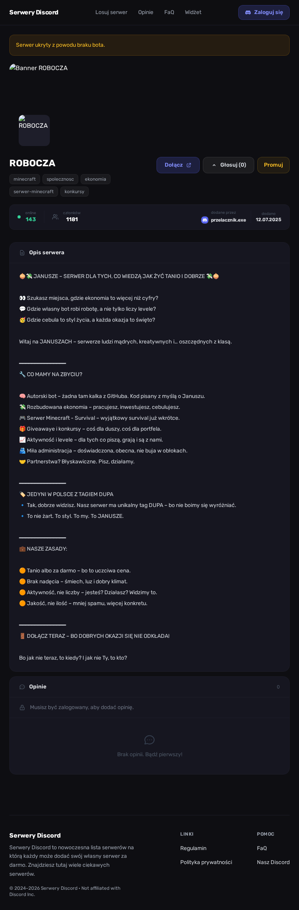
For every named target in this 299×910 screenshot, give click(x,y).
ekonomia (95, 179)
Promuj (273, 165)
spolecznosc (60, 179)
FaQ (169, 12)
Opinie (145, 12)
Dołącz (174, 165)
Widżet (193, 12)
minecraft (25, 179)
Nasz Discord (273, 862)
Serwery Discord (33, 12)
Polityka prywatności (206, 862)
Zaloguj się (268, 12)
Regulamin (193, 848)
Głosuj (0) (233, 165)
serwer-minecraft (34, 191)
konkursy (74, 191)
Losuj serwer (111, 12)
